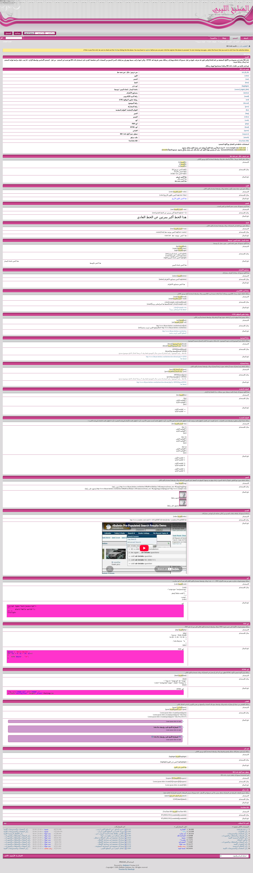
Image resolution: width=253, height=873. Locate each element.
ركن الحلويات (243, 831)
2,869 (129, 848)
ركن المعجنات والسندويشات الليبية (235, 848)
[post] (247, 107)
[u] (243, 72)
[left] (247, 89)
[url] (247, 100)
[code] (247, 120)
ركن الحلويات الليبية (241, 844)
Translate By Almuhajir (127, 869)
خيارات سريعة (201, 41)
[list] (247, 110)
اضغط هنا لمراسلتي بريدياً (178, 309)
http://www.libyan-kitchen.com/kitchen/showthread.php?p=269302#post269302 (161, 382)
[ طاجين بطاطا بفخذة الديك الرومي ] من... (109, 834)
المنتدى (235, 38)
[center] (237, 89)
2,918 (129, 846)
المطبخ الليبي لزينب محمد (177, 333)
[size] (247, 79)
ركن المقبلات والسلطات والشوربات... (234, 836)
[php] (247, 124)
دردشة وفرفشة (242, 829)
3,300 (129, 842)
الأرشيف (12, 856)
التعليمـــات (236, 41)
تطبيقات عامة (212, 41)
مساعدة (17, 33)
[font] (247, 83)
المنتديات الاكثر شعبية (241, 827)
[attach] (246, 137)
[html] (247, 127)
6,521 (129, 829)
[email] (246, 96)
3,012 (129, 844)
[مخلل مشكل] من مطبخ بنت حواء (112, 836)
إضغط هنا (183, 359)
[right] (243, 89)
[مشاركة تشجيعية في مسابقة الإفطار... (110, 840)
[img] (247, 113)
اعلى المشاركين (181, 827)
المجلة (246, 38)
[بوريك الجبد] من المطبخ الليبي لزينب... (110, 831)
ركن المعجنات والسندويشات (237, 834)
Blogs (224, 38)
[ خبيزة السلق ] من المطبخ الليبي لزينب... (109, 829)
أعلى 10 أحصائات (243, 823)
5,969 (129, 831)
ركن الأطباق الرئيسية (240, 846)
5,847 (129, 834)
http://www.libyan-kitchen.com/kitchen (174, 331)
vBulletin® (126, 865)
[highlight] (245, 86)
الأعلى (6, 856)
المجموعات (222, 41)
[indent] (246, 93)
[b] (248, 72)
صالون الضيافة (242, 840)
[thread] (246, 103)
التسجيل (8, 33)
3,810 (129, 838)
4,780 (129, 836)
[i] (245, 72)
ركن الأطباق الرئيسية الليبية (238, 838)
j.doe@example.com (180, 307)
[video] (246, 117)
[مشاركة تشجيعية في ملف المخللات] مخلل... (108, 838)
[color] (247, 76)
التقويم (229, 41)
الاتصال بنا (19, 856)
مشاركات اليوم (245, 41)
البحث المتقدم (7, 41)
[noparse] (245, 134)
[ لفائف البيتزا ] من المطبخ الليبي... (112, 848)
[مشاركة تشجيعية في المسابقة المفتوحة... (109, 846)
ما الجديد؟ (213, 38)
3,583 (129, 840)
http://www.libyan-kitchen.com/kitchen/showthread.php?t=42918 (166, 357)
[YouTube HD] (244, 141)
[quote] (246, 130)
